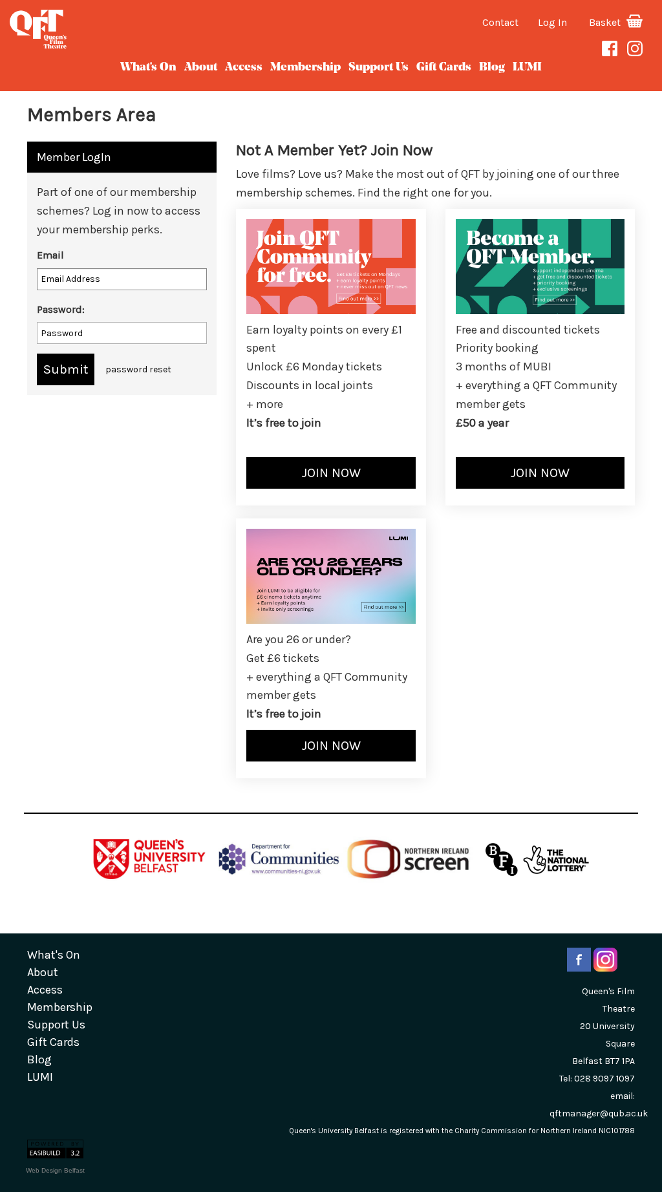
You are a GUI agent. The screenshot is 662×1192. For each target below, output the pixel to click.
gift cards (443, 68)
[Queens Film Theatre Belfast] (110, 29)
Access (243, 68)
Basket (606, 22)
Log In (552, 22)
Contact (500, 22)
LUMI (527, 68)
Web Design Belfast (55, 1170)
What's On (148, 68)
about (200, 68)
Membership (305, 68)
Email (50, 255)
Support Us (378, 68)
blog (492, 68)
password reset (138, 369)
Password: (61, 309)
